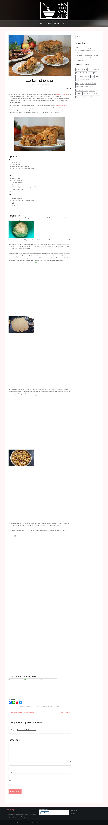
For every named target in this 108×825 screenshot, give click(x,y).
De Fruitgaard (61, 105)
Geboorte (86, 76)
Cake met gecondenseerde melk (86, 50)
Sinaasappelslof (81, 53)
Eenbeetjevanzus (45, 84)
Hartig (92, 76)
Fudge (81, 76)
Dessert (90, 73)
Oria (30, 822)
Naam (11, 764)
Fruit (28, 706)
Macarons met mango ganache (86, 48)
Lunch (81, 86)
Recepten (56, 24)
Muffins (87, 86)
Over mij (48, 24)
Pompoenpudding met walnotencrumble (22, 712)
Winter (92, 97)
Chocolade (78, 73)
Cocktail (85, 73)
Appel (45, 706)
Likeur (77, 86)
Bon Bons (78, 69)
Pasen (86, 90)
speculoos (57, 706)
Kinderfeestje (86, 79)
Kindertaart (94, 79)
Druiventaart (65, 712)
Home (41, 24)
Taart (36, 706)
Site (10, 780)
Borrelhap (84, 69)
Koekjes (82, 83)
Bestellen (65, 24)
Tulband (95, 93)
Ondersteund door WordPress (14, 822)
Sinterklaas (78, 93)
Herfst (32, 706)
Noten (91, 86)
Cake (90, 69)
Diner (95, 73)
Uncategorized (79, 97)
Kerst (80, 79)
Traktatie (89, 93)
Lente (94, 83)
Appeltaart (51, 706)
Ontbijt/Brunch (79, 90)
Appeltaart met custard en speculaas (87, 55)
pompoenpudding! (61, 94)
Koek (77, 83)
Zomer (97, 97)
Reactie (11, 743)
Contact (73, 813)
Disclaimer (74, 810)
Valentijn (87, 97)
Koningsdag (88, 83)
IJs (76, 79)
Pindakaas (91, 90)
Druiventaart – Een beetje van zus (26, 730)
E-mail (11, 772)
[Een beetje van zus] (54, 10)
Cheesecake (96, 69)
